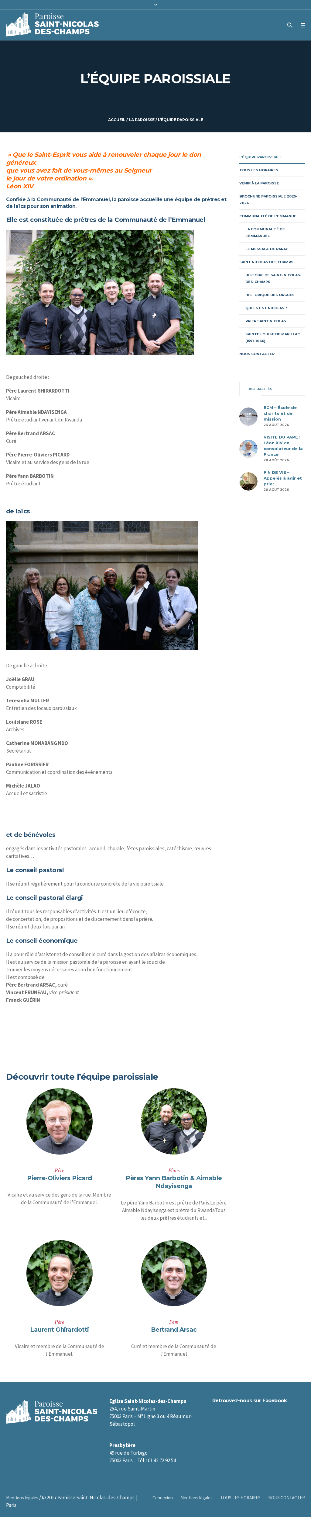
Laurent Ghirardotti (59, 1329)
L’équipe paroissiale (260, 157)
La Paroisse (142, 119)
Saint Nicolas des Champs (266, 262)
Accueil (116, 119)
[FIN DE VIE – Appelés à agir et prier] (248, 481)
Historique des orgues (270, 295)
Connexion (162, 1498)
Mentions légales (196, 1498)
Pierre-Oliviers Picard (59, 1178)
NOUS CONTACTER (257, 354)
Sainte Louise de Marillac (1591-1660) (272, 337)
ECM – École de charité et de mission (280, 413)
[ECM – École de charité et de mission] (248, 416)
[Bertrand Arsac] (174, 1273)
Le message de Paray (266, 249)
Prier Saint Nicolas (265, 321)
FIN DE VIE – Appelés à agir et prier (283, 478)
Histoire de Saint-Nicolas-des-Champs (273, 278)
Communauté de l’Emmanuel (269, 216)
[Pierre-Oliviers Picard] (59, 1121)
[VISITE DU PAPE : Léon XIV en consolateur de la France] (248, 448)
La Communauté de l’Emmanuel (265, 232)
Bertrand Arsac (174, 1329)
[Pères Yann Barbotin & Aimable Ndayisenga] (174, 1121)
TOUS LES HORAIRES (258, 170)
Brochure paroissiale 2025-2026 (268, 199)
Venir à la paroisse (259, 183)
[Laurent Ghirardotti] (59, 1273)
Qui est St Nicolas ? (266, 308)
